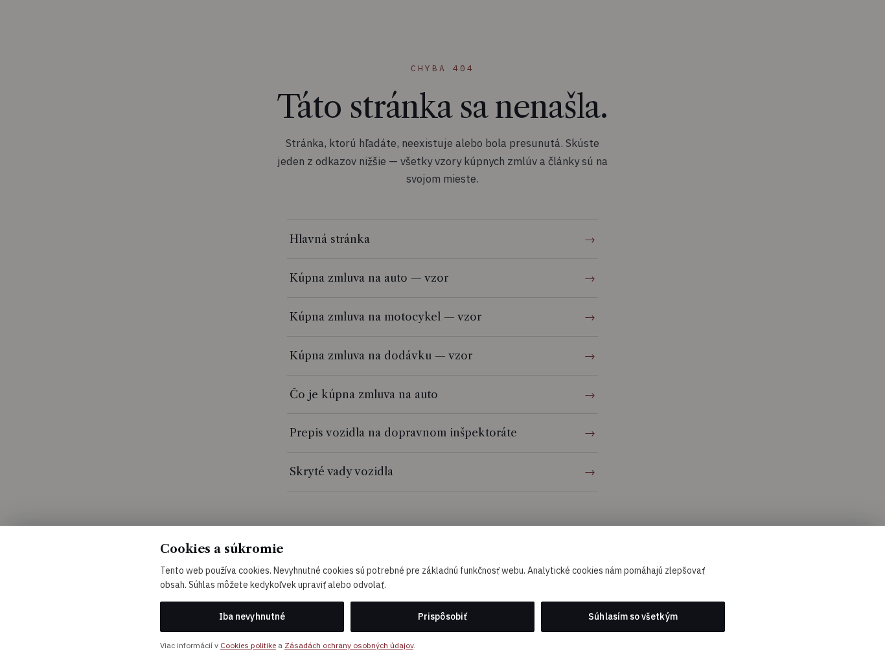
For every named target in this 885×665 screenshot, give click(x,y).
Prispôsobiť (442, 616)
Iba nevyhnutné (252, 616)
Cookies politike (248, 645)
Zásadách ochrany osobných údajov (348, 645)
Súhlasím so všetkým (632, 616)
